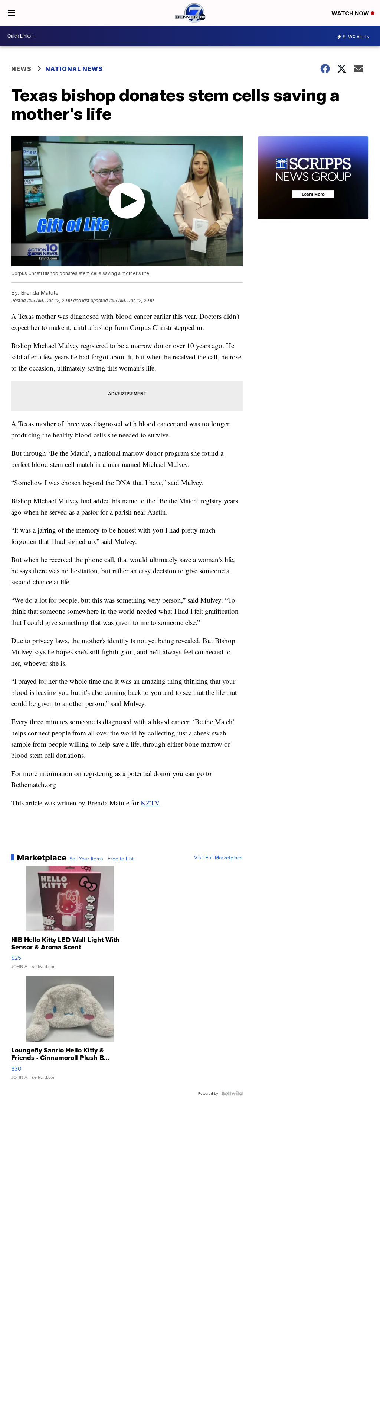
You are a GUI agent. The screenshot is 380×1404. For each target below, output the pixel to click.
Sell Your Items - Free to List (101, 858)
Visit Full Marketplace (218, 857)
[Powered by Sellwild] (232, 1093)
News (21, 69)
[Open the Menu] (11, 13)
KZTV (150, 802)
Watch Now (351, 13)
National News (74, 69)
